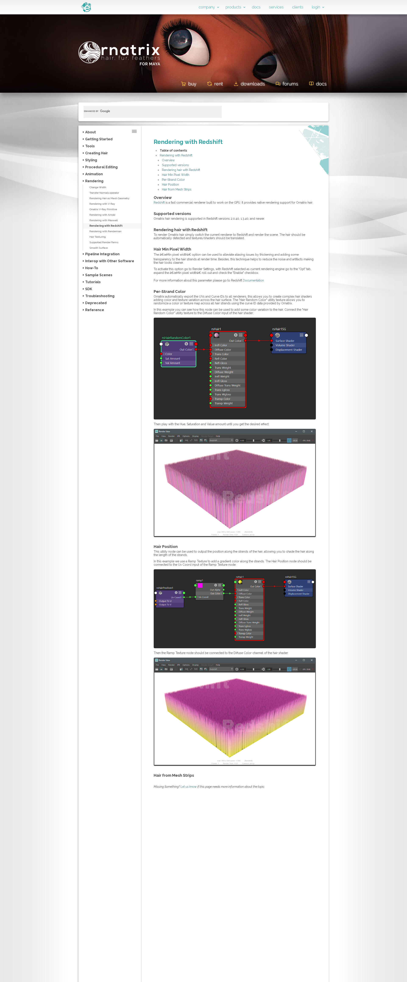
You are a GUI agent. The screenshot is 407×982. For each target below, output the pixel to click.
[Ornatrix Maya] (119, 71)
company (207, 7)
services (276, 7)
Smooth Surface (98, 247)
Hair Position (170, 184)
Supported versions (175, 165)
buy (192, 83)
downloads (253, 83)
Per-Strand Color (173, 179)
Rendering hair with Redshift (181, 170)
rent (218, 83)
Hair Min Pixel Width (175, 175)
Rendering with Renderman (105, 231)
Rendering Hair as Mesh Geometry (109, 198)
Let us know (189, 786)
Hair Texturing (97, 236)
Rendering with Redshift (106, 225)
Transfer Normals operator (104, 192)
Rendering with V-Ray (102, 203)
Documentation (253, 280)
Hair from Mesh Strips (176, 189)
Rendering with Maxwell (103, 220)
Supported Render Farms (103, 242)
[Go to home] (86, 11)
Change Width (97, 187)
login (316, 7)
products (233, 7)
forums (290, 83)
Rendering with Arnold (102, 214)
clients (297, 7)
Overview (168, 160)
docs (256, 7)
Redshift (159, 202)
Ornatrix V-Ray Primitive (103, 209)
